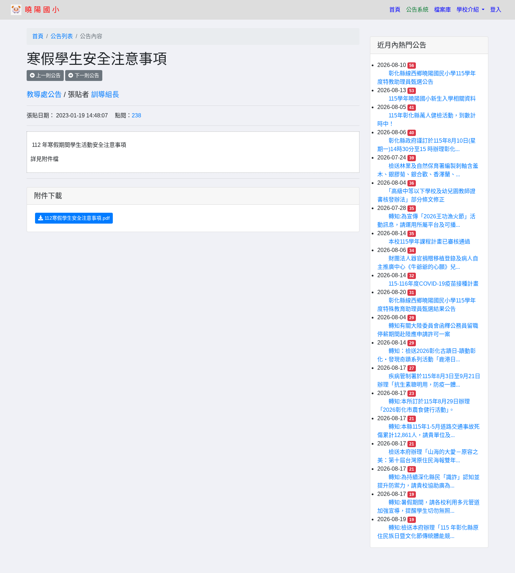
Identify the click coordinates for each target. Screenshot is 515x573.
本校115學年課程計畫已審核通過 (429, 242)
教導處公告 (44, 94)
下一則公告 (86, 75)
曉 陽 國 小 (42, 10)
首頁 (396, 9)
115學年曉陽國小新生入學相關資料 (432, 99)
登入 (495, 10)
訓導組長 (105, 94)
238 (136, 115)
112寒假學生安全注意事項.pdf (76, 218)
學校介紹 (468, 10)
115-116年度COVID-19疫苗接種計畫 (434, 284)
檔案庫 (442, 10)
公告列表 (61, 36)
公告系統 (417, 10)
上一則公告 (48, 75)
